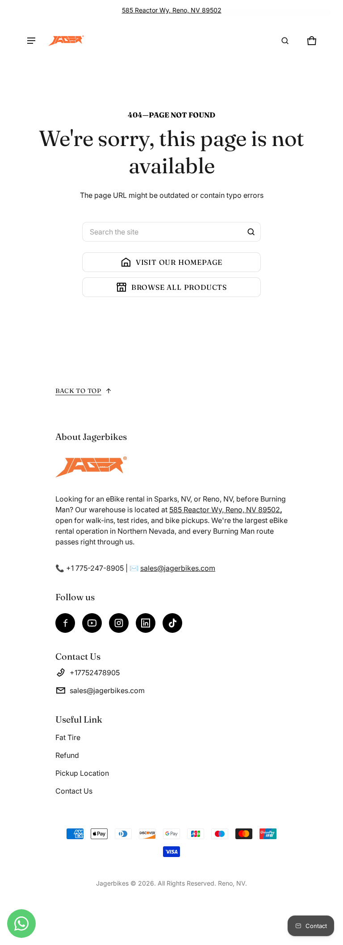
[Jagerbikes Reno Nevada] (66, 40)
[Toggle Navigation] (31, 40)
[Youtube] (92, 623)
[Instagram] (119, 623)
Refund (67, 755)
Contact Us (73, 790)
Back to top (78, 391)
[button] (285, 40)
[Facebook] (65, 623)
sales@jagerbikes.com (177, 568)
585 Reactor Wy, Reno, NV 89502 (172, 10)
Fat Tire (67, 737)
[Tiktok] (172, 623)
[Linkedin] (145, 623)
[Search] (251, 232)
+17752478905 (95, 672)
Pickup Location (82, 773)
